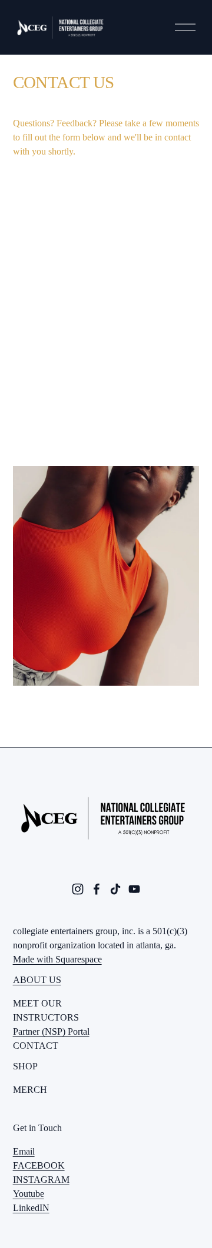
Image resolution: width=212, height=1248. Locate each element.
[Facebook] (96, 889)
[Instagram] (78, 889)
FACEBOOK (39, 1165)
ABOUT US (37, 980)
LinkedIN (31, 1208)
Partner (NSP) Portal (51, 1031)
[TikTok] (115, 889)
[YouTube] (134, 889)
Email (24, 1151)
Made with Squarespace (57, 959)
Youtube (28, 1194)
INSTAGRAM (41, 1180)
